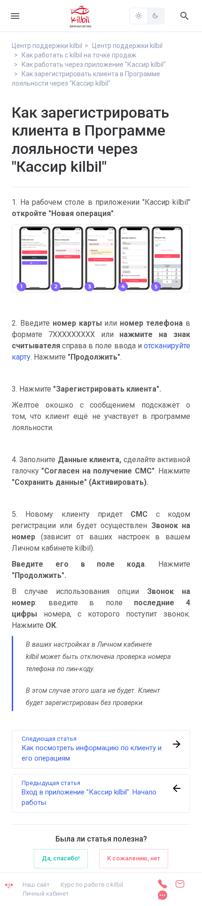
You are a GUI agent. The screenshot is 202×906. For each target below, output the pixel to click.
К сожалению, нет (133, 858)
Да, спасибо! (61, 858)
